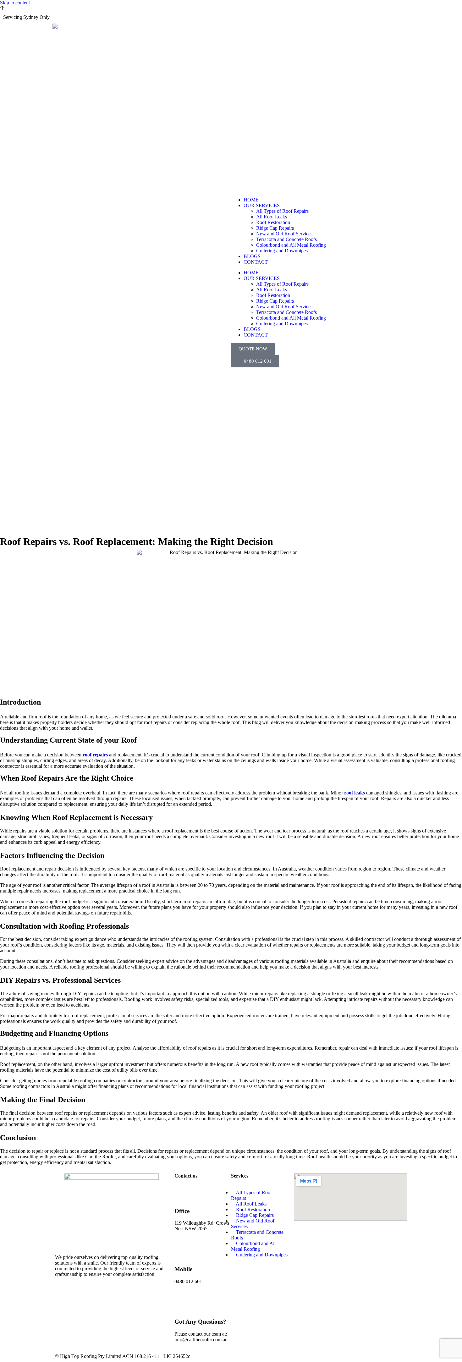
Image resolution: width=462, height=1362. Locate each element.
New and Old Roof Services (284, 233)
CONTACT (256, 262)
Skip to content (15, 2)
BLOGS (252, 256)
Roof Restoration (273, 222)
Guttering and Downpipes (282, 250)
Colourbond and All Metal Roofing (291, 245)
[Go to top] (2, 8)
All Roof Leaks (271, 216)
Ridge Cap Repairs (275, 228)
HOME (251, 199)
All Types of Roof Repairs (282, 211)
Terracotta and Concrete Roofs (286, 239)
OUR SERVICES (262, 205)
